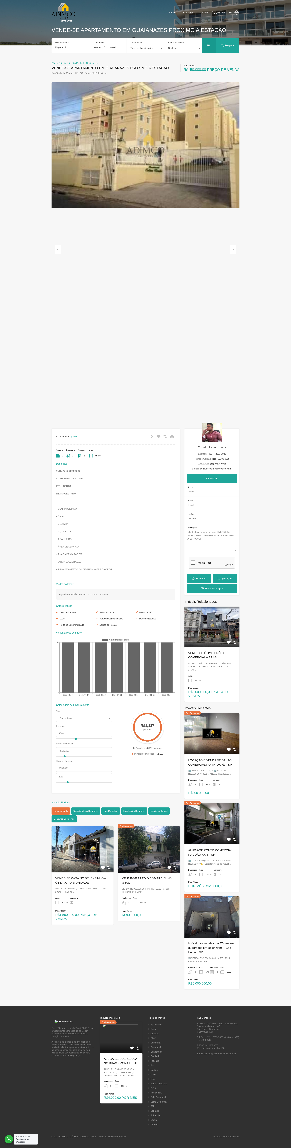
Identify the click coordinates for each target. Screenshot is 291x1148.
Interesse (60, 726)
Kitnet (153, 1074)
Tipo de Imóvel (111, 811)
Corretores (188, 12)
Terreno (154, 1124)
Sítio (153, 1106)
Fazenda (155, 1061)
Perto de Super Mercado (72, 625)
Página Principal (59, 63)
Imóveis (173, 12)
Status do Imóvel (176, 42)
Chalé (153, 1038)
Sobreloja (155, 1115)
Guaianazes (92, 63)
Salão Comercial (159, 1101)
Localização (136, 42)
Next (233, 249)
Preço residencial (64, 743)
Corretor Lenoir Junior (212, 447)
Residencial (156, 1092)
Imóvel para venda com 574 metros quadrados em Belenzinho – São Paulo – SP (211, 948)
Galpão (154, 1070)
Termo (59, 711)
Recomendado (61, 811)
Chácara (155, 1033)
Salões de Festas (108, 625)
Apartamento (157, 1024)
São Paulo (77, 63)
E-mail (190, 500)
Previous (58, 249)
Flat (152, 1065)
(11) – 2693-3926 (217, 454)
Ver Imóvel (82, 863)
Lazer (62, 618)
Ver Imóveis (212, 478)
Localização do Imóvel (134, 811)
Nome (190, 487)
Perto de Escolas (147, 618)
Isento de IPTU (146, 612)
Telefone (191, 514)
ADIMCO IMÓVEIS (69, 1136)
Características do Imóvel (85, 811)
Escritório (155, 1056)
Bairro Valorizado (107, 612)
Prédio (154, 1088)
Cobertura (155, 1042)
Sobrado (155, 1111)
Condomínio (156, 1051)
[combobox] (145, 49)
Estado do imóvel (159, 811)
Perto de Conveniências (111, 618)
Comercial (156, 1047)
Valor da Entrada (64, 761)
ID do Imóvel (99, 42)
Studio (154, 1120)
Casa (153, 1029)
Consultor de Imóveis (64, 819)
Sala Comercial (158, 1097)
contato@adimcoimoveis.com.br (216, 468)
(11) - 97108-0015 (220, 459)
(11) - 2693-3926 (224, 12)
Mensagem (192, 527)
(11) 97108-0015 (218, 463)
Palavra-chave (62, 42)
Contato (204, 12)
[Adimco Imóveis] (63, 20)
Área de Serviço (68, 612)
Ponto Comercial (159, 1083)
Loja (153, 1079)
